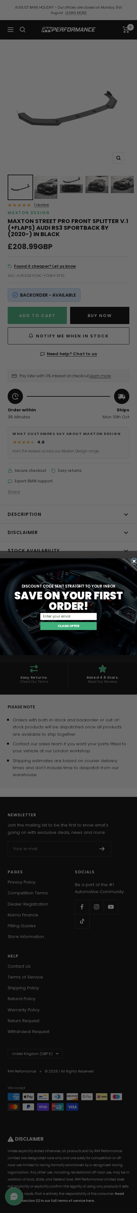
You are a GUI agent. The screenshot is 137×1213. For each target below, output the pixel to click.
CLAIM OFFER (68, 626)
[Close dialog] (134, 561)
